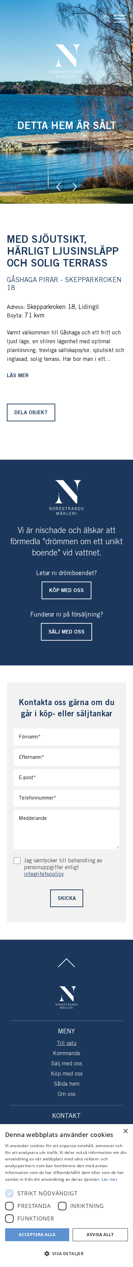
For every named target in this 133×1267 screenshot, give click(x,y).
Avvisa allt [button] (100, 1234)
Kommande (66, 1053)
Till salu (66, 1043)
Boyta (14, 315)
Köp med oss (67, 1074)
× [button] (125, 1131)
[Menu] (120, 18)
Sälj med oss (66, 1063)
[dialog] (66, 1195)
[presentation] (58, 187)
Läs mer (18, 375)
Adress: (16, 307)
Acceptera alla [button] (37, 1234)
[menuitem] (108, 18)
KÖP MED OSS (66, 590)
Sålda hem (66, 1084)
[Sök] (108, 18)
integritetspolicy (44, 874)
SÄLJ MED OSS (66, 632)
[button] (66, 1253)
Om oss (66, 1094)
